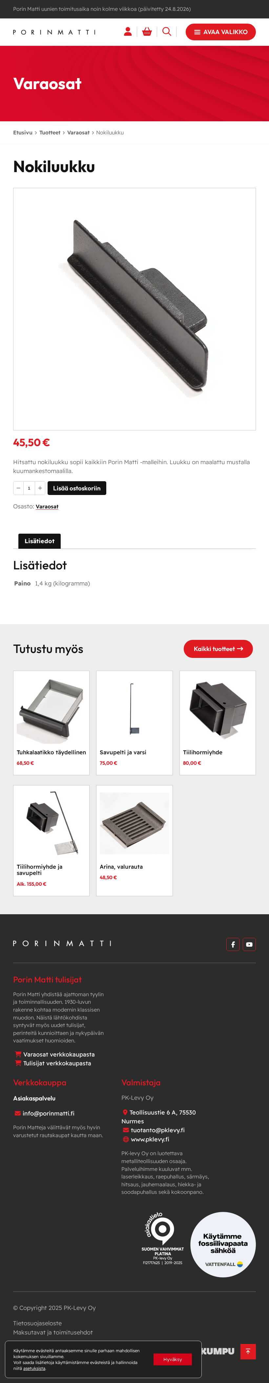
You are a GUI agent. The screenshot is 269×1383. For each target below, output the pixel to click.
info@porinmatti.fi (48, 1113)
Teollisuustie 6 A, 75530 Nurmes (158, 1117)
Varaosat (78, 132)
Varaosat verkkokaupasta (59, 1054)
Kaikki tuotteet (214, 649)
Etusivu (22, 132)
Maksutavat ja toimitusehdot (53, 1332)
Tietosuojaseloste (37, 1323)
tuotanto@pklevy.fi (158, 1130)
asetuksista (34, 1368)
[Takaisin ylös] (248, 1351)
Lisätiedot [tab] (39, 541)
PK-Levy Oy (80, 1308)
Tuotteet (49, 132)
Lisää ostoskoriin (77, 488)
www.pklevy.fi (150, 1139)
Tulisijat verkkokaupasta (57, 1063)
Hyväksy (172, 1359)
